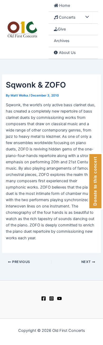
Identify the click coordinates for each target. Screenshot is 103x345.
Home (64, 5)
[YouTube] (59, 298)
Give (62, 29)
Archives (61, 40)
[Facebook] (43, 298)
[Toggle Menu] (85, 17)
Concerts (67, 17)
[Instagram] (51, 298)
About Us (67, 52)
